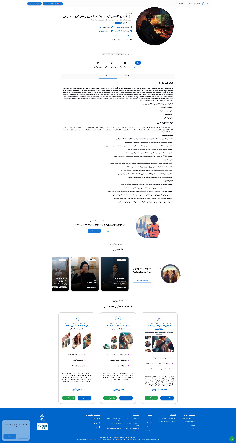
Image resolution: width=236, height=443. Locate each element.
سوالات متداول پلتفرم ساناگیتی (167, 419)
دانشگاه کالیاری (127, 23)
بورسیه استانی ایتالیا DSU (114, 428)
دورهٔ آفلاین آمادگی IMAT (132, 419)
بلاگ (194, 429)
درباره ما (150, 419)
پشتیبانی (149, 426)
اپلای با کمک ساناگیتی (115, 423)
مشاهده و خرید (169, 398)
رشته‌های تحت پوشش (189, 422)
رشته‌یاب (189, 4)
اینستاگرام (95, 419)
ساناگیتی (197, 3)
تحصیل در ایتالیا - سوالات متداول (167, 422)
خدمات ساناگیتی (179, 4)
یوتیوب (95, 427)
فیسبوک (95, 423)
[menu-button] (207, 3)
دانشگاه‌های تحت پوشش (188, 419)
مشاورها (193, 425)
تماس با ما (149, 422)
